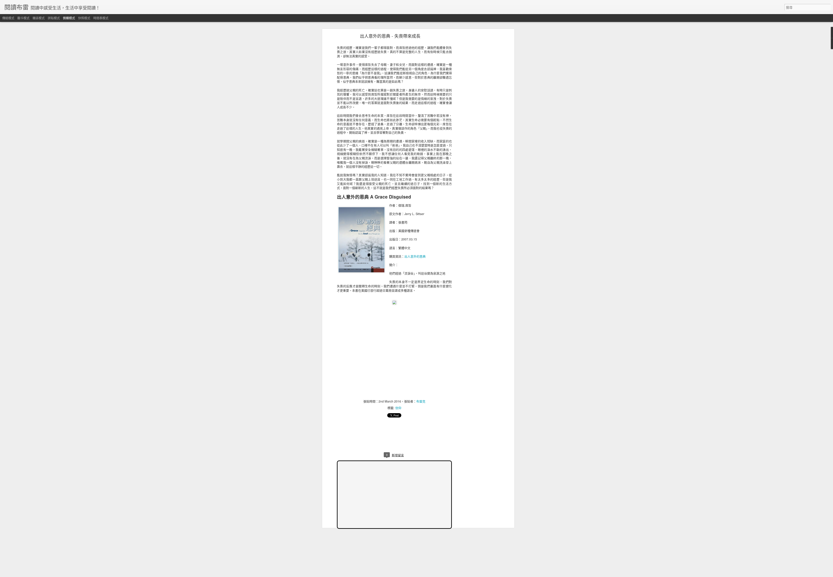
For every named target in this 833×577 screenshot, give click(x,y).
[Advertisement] (475, 103)
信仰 (398, 408)
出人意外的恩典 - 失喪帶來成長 (390, 36)
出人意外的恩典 (415, 256)
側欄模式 (69, 18)
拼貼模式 (54, 18)
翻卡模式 (23, 18)
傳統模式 (8, 18)
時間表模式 (100, 18)
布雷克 (420, 401)
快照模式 (84, 18)
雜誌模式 (39, 18)
